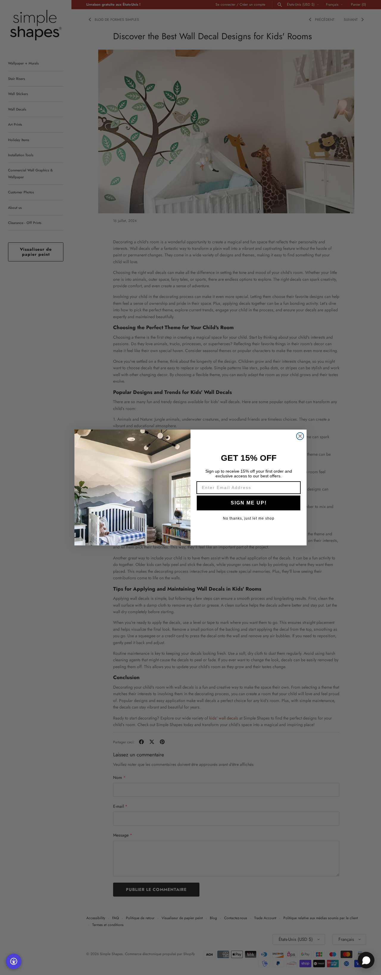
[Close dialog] (300, 436)
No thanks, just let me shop (248, 518)
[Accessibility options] (13, 961)
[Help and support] (366, 960)
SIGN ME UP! (249, 502)
